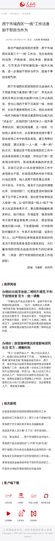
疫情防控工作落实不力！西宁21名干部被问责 (26, 417)
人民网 (3, 14)
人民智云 (20, 520)
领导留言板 (45, 503)
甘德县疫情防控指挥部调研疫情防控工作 (24, 411)
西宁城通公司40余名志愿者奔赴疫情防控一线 (26, 449)
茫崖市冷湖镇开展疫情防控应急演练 (21, 468)
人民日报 (8, 503)
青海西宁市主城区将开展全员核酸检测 (23, 424)
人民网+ (20, 503)
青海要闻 (26, 14)
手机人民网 (33, 503)
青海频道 (14, 14)
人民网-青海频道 (41, 40)
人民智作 (33, 520)
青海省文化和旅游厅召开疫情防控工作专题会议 (27, 456)
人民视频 (8, 520)
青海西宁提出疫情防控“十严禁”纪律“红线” (25, 443)
